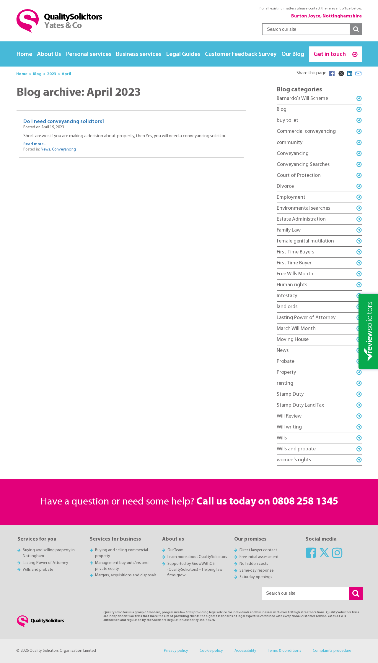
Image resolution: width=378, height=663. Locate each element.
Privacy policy (176, 651)
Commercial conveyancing (306, 131)
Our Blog (292, 54)
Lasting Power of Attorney (306, 318)
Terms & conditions (284, 651)
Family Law (289, 230)
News (45, 149)
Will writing (289, 427)
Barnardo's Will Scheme (302, 98)
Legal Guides (183, 54)
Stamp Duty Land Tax (300, 405)
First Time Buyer (294, 263)
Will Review (289, 416)
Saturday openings (255, 577)
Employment (291, 197)
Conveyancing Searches (303, 164)
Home (24, 54)
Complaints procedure (332, 651)
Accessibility (245, 651)
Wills (282, 438)
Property (286, 372)
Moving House (293, 339)
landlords (287, 307)
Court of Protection (299, 175)
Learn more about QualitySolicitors (197, 557)
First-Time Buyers (295, 252)
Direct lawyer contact (258, 550)
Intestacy (287, 296)
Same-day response (256, 570)
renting (285, 383)
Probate (285, 361)
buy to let (287, 120)
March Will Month (296, 329)
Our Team (175, 550)
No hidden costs (253, 564)
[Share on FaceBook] (332, 73)
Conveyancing (64, 149)
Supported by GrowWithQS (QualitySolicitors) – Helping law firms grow (194, 570)
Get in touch (330, 54)
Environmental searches (303, 208)
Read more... (34, 144)
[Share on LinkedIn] (349, 73)
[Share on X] (341, 73)
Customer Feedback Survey (240, 54)
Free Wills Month (295, 274)
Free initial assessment (258, 557)
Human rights (292, 285)
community (289, 142)
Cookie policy (211, 651)
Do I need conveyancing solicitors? (64, 121)
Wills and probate (296, 449)
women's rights (294, 460)
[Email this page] (358, 73)
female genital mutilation (305, 241)
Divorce (285, 186)
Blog (281, 109)
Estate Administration (301, 219)
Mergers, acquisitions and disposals (126, 575)
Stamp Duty (290, 394)
